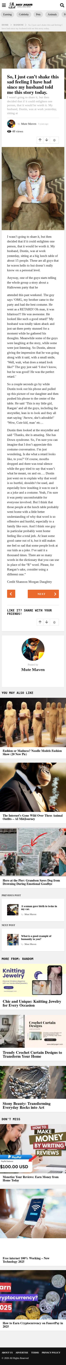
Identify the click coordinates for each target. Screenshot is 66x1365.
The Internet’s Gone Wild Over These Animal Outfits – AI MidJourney (33, 817)
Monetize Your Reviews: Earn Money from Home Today (31, 1178)
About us (7, 1352)
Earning (7, 14)
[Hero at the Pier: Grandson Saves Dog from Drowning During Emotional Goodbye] (33, 852)
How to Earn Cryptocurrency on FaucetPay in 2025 (33, 1325)
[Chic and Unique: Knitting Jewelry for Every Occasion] (33, 980)
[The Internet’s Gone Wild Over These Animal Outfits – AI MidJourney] (33, 787)
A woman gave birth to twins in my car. (39, 908)
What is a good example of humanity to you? (36, 938)
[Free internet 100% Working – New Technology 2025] (33, 1222)
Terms (35, 1352)
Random (27, 959)
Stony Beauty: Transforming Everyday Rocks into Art (27, 1105)
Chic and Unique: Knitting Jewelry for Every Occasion (32, 1003)
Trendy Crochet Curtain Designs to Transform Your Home (32, 1054)
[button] (4, 5)
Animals (52, 14)
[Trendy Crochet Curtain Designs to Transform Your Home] (33, 1031)
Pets (38, 14)
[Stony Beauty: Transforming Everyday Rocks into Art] (33, 1082)
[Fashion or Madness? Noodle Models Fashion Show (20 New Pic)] (33, 722)
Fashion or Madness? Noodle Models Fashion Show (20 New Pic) (32, 752)
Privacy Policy (51, 1352)
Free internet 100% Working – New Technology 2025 (26, 1260)
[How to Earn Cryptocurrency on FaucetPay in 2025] (33, 1294)
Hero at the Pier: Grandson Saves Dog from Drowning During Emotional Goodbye (31, 882)
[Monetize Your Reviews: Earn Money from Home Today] (33, 1148)
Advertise (22, 1352)
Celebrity (24, 14)
